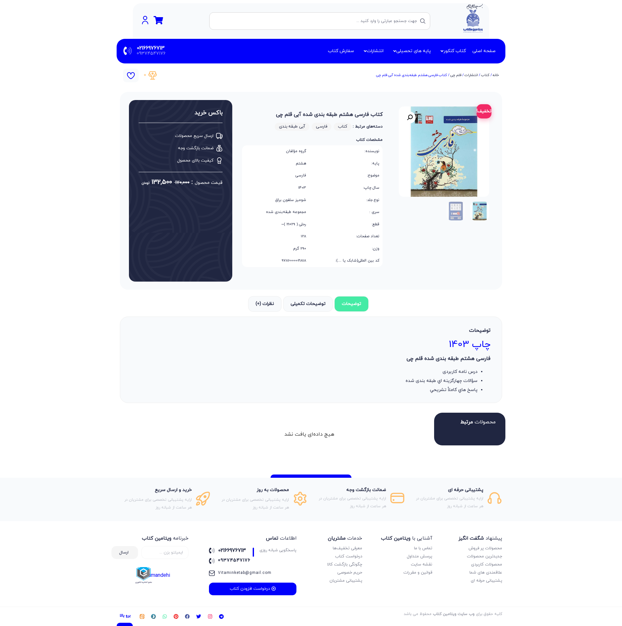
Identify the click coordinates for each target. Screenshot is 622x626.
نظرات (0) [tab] (265, 304)
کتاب (485, 75)
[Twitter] (198, 616)
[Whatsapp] (164, 616)
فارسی (321, 126)
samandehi (158, 575)
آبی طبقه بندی (292, 126)
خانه (496, 75)
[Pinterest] (176, 616)
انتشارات (471, 75)
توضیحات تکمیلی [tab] (308, 304)
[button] (410, 117)
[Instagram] (210, 616)
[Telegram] (221, 616)
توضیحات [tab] (351, 304)
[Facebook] (187, 616)
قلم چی (455, 75)
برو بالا (125, 616)
